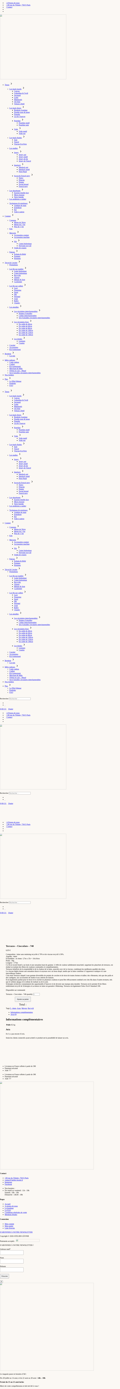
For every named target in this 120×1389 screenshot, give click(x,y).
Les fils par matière (16, 269)
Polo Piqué (23, 172)
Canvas (17, 91)
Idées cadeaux (10, 360)
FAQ (11, 386)
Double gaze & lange (22, 112)
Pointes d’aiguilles (25, 314)
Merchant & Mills (15, 369)
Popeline (17, 121)
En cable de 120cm (26, 333)
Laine (16, 97)
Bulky (16, 301)
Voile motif (23, 131)
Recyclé (31, 1008)
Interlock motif (24, 169)
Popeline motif (24, 123)
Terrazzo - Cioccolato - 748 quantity (19, 994)
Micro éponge (19, 195)
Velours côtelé (19, 104)
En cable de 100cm (26, 330)
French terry (23, 186)
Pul (15, 210)
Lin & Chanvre (19, 117)
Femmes (17, 256)
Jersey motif (23, 157)
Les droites (18, 339)
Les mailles (13, 148)
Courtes (21, 343)
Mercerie (12, 233)
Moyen (24, 1008)
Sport (16, 292)
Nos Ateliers (9, 375)
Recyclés (17, 275)
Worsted (17, 297)
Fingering (17, 290)
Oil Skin (17, 102)
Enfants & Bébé (20, 254)
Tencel (16, 142)
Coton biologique (25, 244)
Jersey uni (22, 155)
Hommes (17, 258)
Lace (16, 288)
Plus (6, 379)
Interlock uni (23, 167)
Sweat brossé (23, 184)
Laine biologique (20, 271)
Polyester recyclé (25, 246)
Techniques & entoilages (18, 203)
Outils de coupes (20, 248)
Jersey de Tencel (25, 161)
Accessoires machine (22, 237)
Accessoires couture (21, 235)
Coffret (12, 364)
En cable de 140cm (26, 335)
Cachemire (18, 282)
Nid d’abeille (19, 197)
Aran (16, 299)
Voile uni (22, 133)
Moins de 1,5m (19, 225)
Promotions (13, 265)
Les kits (12, 356)
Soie (15, 140)
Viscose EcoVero (20, 144)
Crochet (12, 345)
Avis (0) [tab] (14, 1014)
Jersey (16, 153)
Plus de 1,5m (19, 227)
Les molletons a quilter (17, 199)
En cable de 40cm (25, 324)
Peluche (22, 180)
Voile (16, 129)
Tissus (7, 85)
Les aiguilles (14, 307)
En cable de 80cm (25, 328)
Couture (8, 216)
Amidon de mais (20, 205)
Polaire (21, 182)
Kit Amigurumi (15, 350)
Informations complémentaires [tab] (22, 1012)
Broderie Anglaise (20, 110)
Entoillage (18, 208)
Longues (22, 341)
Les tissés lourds (15, 89)
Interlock (17, 165)
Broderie (8, 354)
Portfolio (12, 383)
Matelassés (18, 100)
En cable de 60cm (25, 326)
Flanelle (17, 114)
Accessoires (13, 347)
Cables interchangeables (28, 316)
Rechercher (4, 699)
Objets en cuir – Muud (17, 371)
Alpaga (16, 278)
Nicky (21, 178)
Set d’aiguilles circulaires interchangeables (34, 318)
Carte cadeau (14, 362)
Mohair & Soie (19, 280)
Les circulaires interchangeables (26, 311)
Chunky (17, 303)
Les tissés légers (15, 108)
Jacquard (17, 95)
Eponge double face (21, 193)
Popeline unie (24, 125)
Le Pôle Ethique (15, 381)
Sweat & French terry (22, 176)
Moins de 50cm (20, 222)
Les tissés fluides (15, 138)
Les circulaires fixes (21, 322)
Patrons (12, 252)
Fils (15, 242)
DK (15, 294)
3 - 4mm (13, 1008)
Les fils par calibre (16, 286)
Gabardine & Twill (21, 93)
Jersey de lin (23, 159)
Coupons (12, 220)
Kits (10, 229)
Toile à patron (19, 212)
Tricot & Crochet (11, 263)
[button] (60, 696)
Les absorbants (14, 191)
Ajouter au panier (23, 999)
